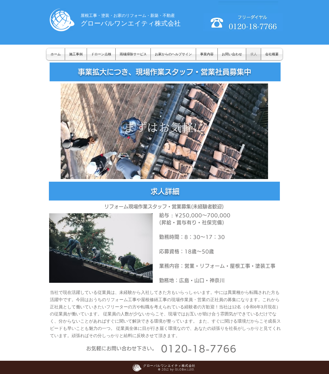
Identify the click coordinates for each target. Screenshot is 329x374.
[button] (262, 173)
